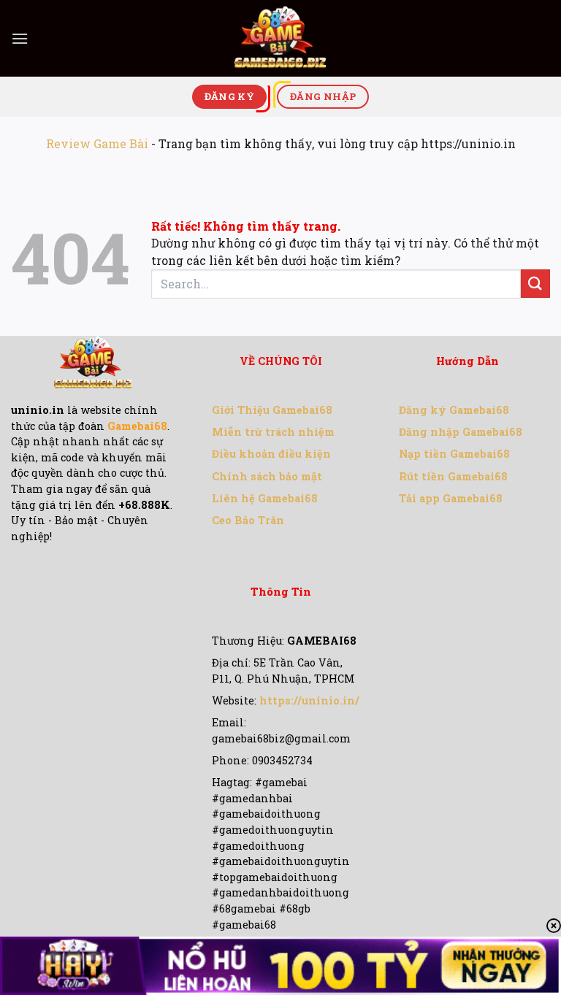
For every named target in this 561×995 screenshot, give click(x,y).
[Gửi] (535, 283)
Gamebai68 (137, 426)
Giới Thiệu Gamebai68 (272, 410)
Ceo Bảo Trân (248, 520)
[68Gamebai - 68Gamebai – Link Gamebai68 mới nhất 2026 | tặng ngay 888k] (280, 38)
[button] (19, 38)
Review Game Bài (97, 143)
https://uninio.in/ (309, 700)
